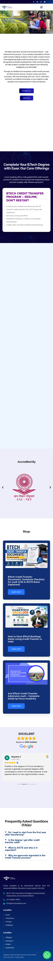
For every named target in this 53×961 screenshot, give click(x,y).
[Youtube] (45, 2)
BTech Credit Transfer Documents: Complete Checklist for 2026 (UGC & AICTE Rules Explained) (26, 581)
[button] (41, 7)
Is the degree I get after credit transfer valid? (22, 841)
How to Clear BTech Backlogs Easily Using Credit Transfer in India (25, 639)
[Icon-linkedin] (37, 2)
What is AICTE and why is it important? (21, 848)
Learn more (16, 592)
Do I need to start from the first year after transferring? (25, 833)
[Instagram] (41, 2)
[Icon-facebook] (33, 2)
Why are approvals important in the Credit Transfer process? (25, 856)
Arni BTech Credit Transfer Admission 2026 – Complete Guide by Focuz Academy (24, 696)
